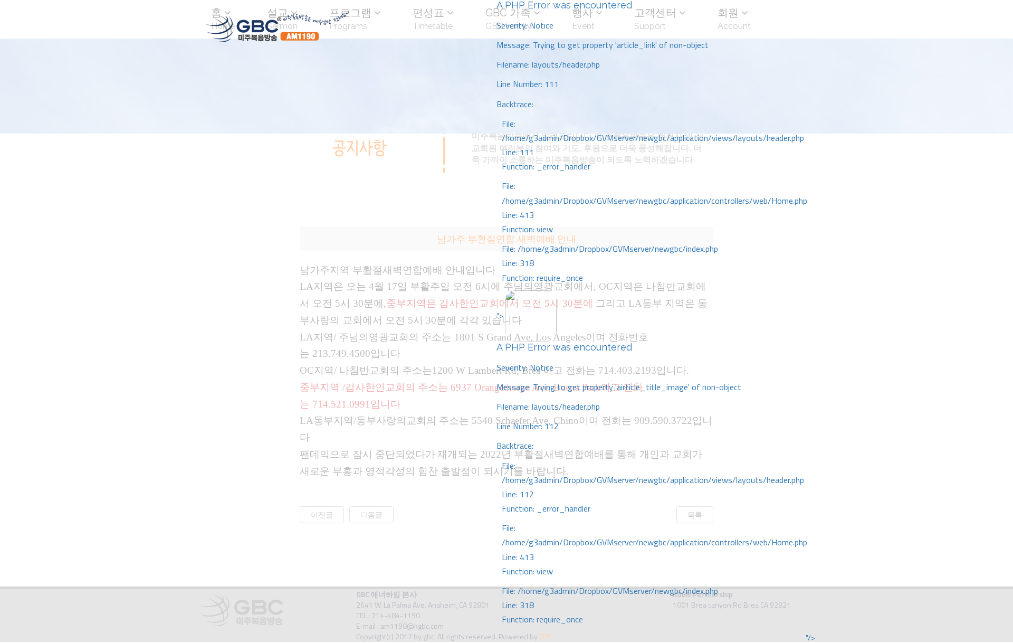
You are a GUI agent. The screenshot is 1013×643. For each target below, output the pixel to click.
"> (651, 467)
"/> (810, 637)
